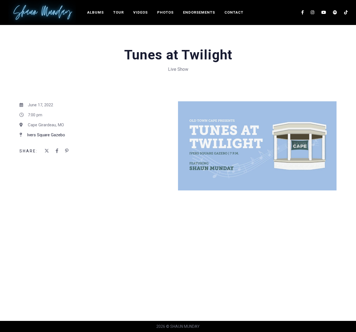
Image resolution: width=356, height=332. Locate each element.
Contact (233, 12)
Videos (140, 12)
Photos (165, 12)
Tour (118, 12)
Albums (95, 12)
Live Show (178, 69)
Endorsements (199, 12)
